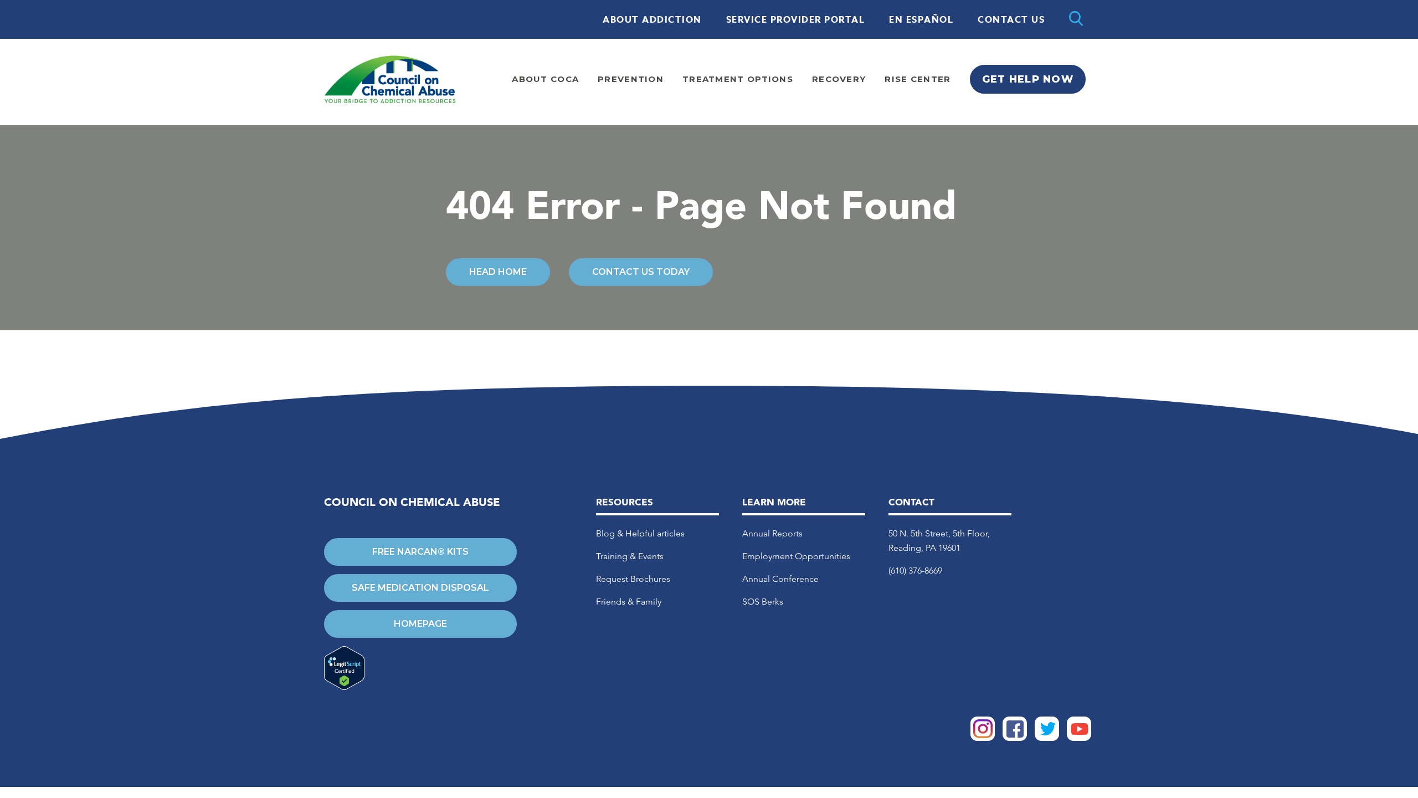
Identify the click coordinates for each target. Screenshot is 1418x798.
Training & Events (630, 556)
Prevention (631, 79)
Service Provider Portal (795, 20)
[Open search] (1076, 19)
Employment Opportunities (796, 556)
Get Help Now (1027, 79)
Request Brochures (633, 579)
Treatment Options (737, 79)
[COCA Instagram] (982, 738)
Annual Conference (780, 579)
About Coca (545, 79)
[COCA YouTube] (1079, 738)
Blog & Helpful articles (640, 533)
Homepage (420, 623)
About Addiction (652, 20)
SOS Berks (762, 601)
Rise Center (918, 79)
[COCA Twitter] (1047, 738)
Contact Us (1011, 20)
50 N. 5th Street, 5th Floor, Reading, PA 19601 (939, 540)
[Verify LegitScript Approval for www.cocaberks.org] (420, 669)
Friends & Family (628, 601)
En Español (921, 20)
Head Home (498, 272)
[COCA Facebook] (1015, 738)
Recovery (839, 79)
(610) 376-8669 (915, 570)
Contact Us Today (641, 272)
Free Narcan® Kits (420, 551)
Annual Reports (772, 533)
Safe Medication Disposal (420, 587)
